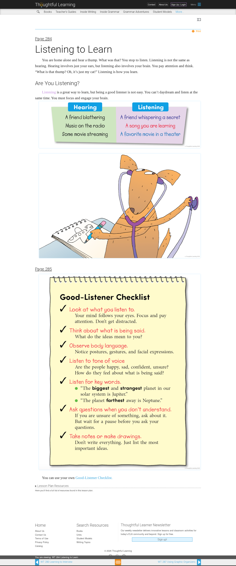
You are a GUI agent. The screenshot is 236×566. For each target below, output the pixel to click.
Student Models (162, 11)
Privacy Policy (42, 542)
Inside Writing (88, 11)
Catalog (39, 546)
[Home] (56, 5)
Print (198, 31)
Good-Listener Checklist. (93, 478)
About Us (163, 4)
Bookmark (198, 20)
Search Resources (93, 525)
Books (48, 11)
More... (180, 11)
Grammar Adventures (136, 11)
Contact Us (40, 534)
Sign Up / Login (178, 4)
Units (79, 534)
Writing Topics (83, 542)
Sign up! (162, 539)
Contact (151, 4)
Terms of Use (41, 538)
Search (38, 12)
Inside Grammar (109, 11)
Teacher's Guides (66, 11)
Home (40, 525)
